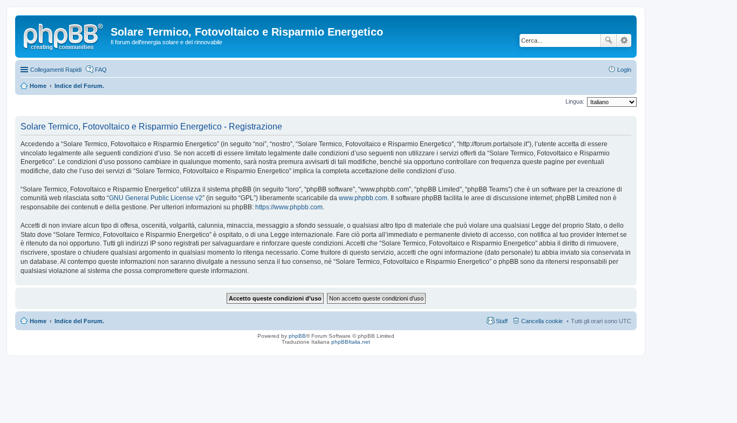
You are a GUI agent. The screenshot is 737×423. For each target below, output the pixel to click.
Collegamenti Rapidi (55, 69)
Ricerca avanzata (624, 40)
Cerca (608, 40)
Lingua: (574, 101)
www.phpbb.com (363, 198)
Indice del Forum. (79, 321)
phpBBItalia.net (350, 342)
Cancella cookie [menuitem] (542, 321)
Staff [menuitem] (502, 321)
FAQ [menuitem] (101, 69)
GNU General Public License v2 (155, 198)
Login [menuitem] (624, 69)
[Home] (64, 35)
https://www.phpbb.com (289, 207)
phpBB (297, 336)
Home (38, 321)
